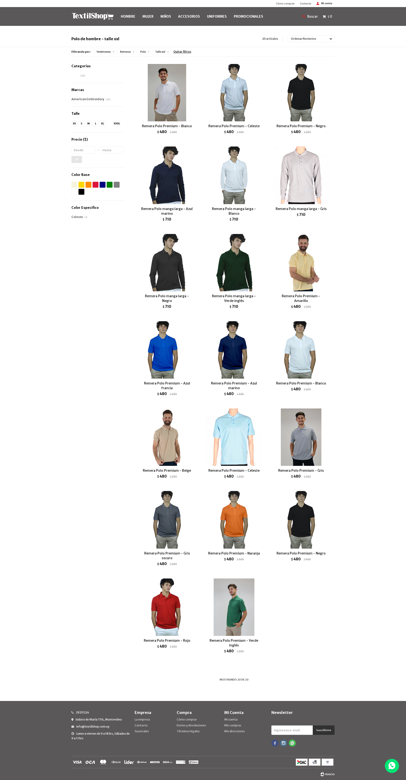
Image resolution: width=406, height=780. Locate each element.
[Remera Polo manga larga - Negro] (167, 262)
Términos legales (188, 731)
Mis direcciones (234, 731)
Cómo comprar (285, 3)
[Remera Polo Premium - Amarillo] (301, 262)
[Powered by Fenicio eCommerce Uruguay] (327, 774)
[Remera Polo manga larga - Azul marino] (167, 175)
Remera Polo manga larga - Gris (301, 209)
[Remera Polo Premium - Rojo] (167, 607)
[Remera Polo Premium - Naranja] (234, 519)
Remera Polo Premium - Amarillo (301, 298)
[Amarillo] (81, 185)
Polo (143, 51)
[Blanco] (74, 192)
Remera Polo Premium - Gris (301, 470)
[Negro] (81, 192)
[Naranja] (88, 185)
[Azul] (102, 185)
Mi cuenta (231, 719)
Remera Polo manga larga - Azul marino (167, 211)
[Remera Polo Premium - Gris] (301, 437)
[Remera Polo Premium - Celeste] (234, 92)
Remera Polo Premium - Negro (301, 126)
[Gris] (117, 185)
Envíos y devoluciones (191, 725)
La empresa (142, 719)
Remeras (125, 51)
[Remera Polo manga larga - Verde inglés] (234, 262)
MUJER (147, 16)
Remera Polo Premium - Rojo (167, 640)
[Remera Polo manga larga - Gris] (301, 175)
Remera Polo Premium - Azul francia (167, 385)
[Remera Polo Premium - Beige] (167, 437)
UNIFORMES (217, 16)
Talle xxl (160, 51)
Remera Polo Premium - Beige (167, 470)
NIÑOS (165, 16)
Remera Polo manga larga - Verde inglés (234, 298)
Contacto (305, 3)
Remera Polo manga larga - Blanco (234, 211)
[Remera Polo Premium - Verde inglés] (234, 607)
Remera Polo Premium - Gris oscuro (167, 555)
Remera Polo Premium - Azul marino (234, 385)
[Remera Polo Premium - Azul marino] (234, 350)
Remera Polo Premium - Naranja (234, 553)
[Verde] (110, 185)
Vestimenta (104, 51)
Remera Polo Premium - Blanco (167, 126)
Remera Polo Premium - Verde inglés (234, 642)
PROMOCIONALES (248, 16)
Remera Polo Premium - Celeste (234, 126)
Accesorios (189, 16)
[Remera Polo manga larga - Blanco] (234, 175)
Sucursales (142, 731)
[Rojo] (95, 185)
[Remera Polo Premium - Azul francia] (167, 350)
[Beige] (74, 185)
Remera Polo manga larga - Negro (167, 298)
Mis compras (232, 725)
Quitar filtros (182, 51)
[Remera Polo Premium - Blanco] (167, 92)
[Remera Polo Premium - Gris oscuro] (167, 519)
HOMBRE (128, 16)
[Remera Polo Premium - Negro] (301, 92)
